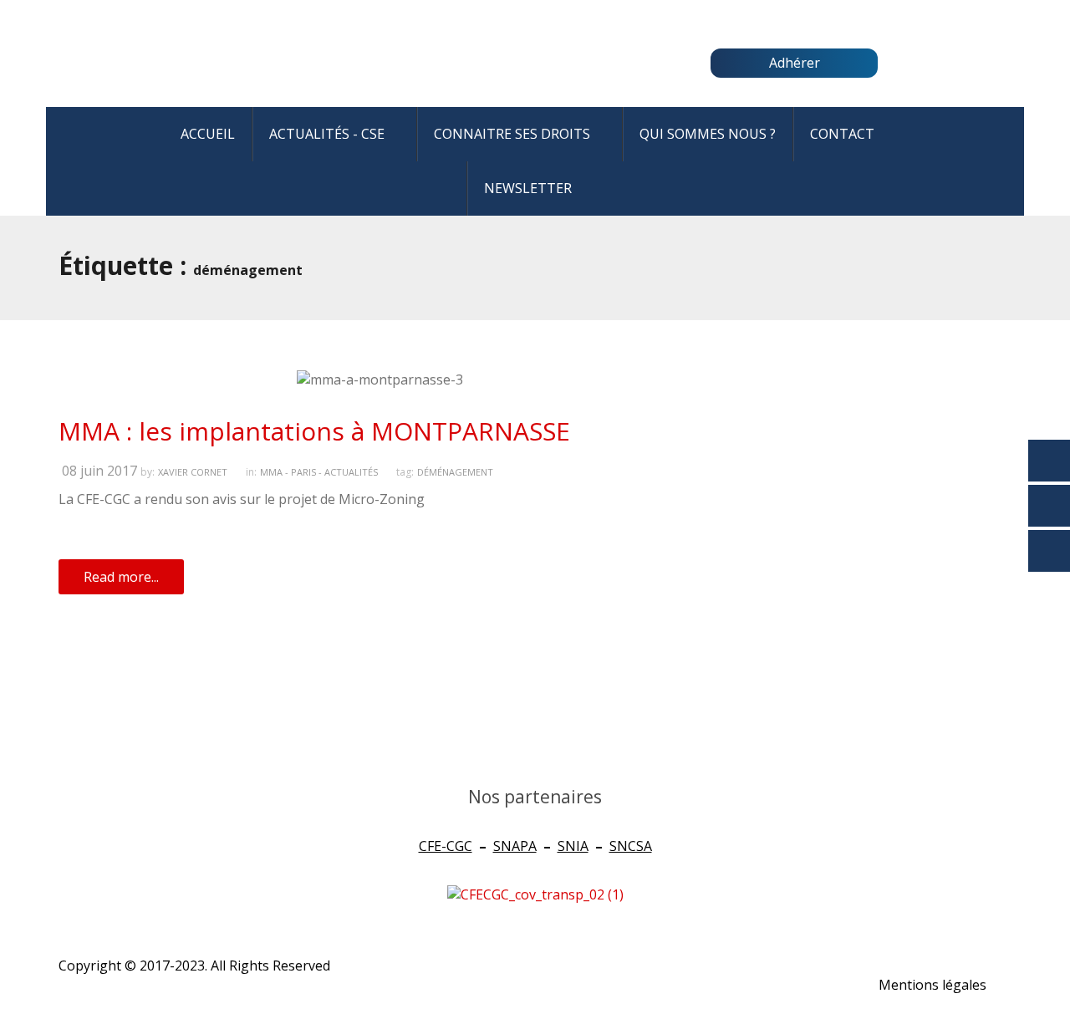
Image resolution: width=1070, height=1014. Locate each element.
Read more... (121, 577)
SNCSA (630, 846)
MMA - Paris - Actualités (319, 472)
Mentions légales (932, 985)
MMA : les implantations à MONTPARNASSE (314, 431)
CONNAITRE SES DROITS (512, 134)
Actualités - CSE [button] (327, 134)
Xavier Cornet (192, 472)
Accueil (208, 134)
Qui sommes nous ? (707, 134)
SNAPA (515, 846)
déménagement (455, 472)
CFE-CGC (445, 846)
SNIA (573, 846)
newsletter (528, 188)
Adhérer (794, 63)
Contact (842, 134)
